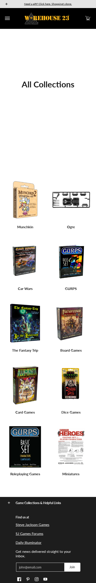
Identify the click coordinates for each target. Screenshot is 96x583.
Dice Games (71, 412)
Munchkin (25, 227)
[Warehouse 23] (47, 18)
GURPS (71, 288)
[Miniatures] (71, 447)
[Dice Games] (71, 385)
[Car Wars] (25, 261)
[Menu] (7, 18)
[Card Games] (25, 385)
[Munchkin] (25, 200)
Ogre (71, 227)
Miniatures (70, 474)
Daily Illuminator (29, 542)
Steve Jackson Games (32, 524)
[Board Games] (71, 323)
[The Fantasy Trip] (25, 323)
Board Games (71, 350)
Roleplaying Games (25, 474)
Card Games (25, 412)
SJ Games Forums (29, 533)
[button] (88, 18)
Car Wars (25, 288)
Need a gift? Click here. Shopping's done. (48, 4)
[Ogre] (71, 200)
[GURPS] (71, 261)
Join (72, 567)
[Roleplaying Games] (25, 447)
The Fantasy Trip (25, 350)
